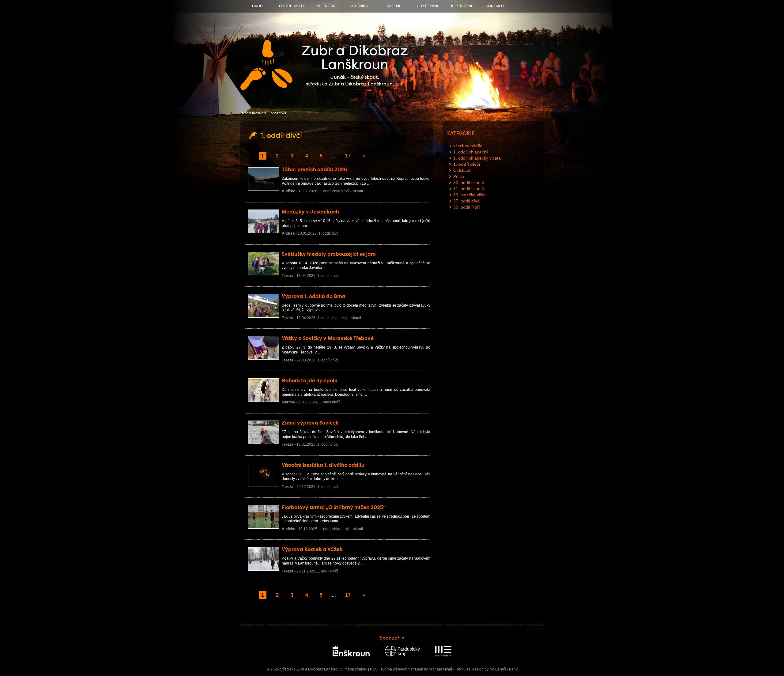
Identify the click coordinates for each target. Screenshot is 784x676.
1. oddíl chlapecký (470, 151)
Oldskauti (462, 170)
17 (348, 155)
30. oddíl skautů (468, 182)
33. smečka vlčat (469, 194)
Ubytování (427, 6)
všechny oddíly (467, 145)
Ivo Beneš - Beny (503, 669)
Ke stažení (461, 6)
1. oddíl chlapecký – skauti (341, 191)
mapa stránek (356, 669)
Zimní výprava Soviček (310, 423)
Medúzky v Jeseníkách (310, 212)
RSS (374, 669)
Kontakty (495, 6)
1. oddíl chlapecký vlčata (477, 158)
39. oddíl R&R (466, 207)
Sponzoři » (392, 638)
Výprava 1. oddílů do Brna (313, 296)
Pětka (458, 176)
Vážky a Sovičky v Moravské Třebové (328, 338)
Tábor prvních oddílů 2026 (314, 169)
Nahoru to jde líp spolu (309, 380)
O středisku (291, 6)
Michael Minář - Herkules (449, 669)
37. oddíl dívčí (467, 200)
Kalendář (325, 6)
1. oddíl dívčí (328, 233)
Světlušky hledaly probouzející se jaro (329, 254)
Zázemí (393, 6)
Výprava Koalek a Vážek (312, 549)
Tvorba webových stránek (401, 669)
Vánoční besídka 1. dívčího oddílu (323, 465)
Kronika (359, 6)
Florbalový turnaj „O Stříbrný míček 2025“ (334, 507)
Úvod (257, 6)
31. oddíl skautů (468, 188)
